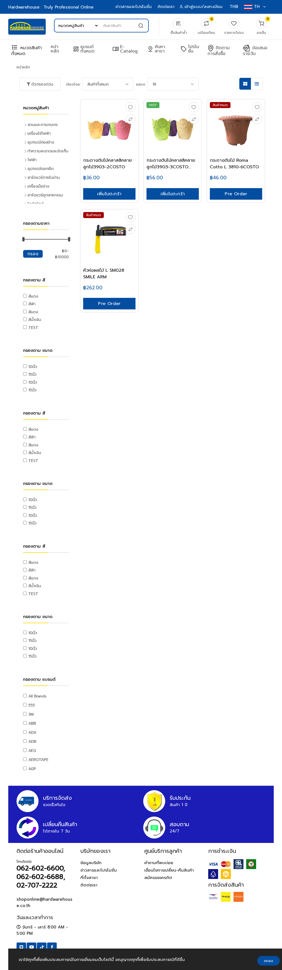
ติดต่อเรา (166, 7)
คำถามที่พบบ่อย (158, 863)
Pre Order (236, 194)
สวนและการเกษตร (43, 125)
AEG (32, 751)
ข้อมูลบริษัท (91, 863)
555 (31, 705)
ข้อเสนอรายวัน (255, 51)
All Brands (37, 696)
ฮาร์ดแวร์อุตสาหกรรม (45, 195)
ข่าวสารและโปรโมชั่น (133, 7)
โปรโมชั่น (189, 48)
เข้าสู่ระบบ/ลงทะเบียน (204, 7)
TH (256, 7)
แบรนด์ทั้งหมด (83, 48)
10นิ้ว (32, 367)
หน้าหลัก (55, 48)
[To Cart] (130, 119)
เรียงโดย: (73, 84)
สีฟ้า (32, 304)
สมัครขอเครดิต (158, 878)
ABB (32, 723)
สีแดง (33, 296)
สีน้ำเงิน (34, 320)
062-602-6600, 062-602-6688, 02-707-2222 (41, 876)
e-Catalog (125, 48)
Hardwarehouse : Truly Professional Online (50, 7)
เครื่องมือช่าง (38, 186)
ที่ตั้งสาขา (89, 878)
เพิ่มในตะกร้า (109, 194)
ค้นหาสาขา (156, 48)
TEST (33, 328)
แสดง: (141, 84)
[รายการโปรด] (130, 107)
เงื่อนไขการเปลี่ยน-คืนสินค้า (169, 870)
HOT (153, 105)
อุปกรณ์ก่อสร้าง (41, 142)
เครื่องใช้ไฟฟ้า (39, 133)
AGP (32, 769)
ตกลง (268, 960)
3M (31, 714)
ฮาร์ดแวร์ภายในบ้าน (44, 177)
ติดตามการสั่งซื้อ (218, 51)
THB (234, 7)
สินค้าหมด (220, 105)
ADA (32, 732)
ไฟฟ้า (32, 160)
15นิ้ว (32, 374)
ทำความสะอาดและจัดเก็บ (48, 151)
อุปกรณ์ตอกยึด (41, 169)
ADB (32, 741)
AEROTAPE (38, 760)
